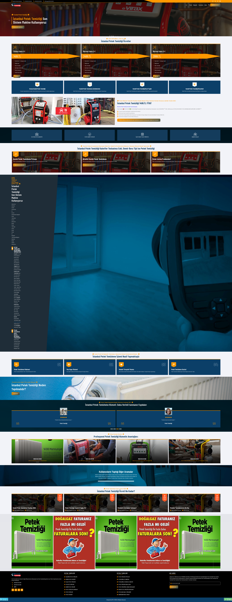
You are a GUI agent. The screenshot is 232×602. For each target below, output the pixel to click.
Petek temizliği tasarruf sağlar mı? (75, 508)
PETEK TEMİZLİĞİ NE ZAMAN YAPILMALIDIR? (127, 587)
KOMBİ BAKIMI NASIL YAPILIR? (124, 594)
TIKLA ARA (17, 76)
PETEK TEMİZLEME (69, 592)
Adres (205, 5)
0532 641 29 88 (173, 587)
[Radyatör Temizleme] (215, 1)
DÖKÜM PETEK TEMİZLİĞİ (70, 579)
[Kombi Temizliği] (213, 1)
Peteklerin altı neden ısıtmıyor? (127, 508)
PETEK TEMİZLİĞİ (69, 594)
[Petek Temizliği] (218, 1)
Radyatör (195, 5)
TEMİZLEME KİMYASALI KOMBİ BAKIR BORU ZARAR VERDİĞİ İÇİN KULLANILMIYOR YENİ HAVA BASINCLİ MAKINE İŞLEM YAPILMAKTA (139, 120)
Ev (186, 5)
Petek (190, 5)
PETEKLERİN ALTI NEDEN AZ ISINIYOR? (126, 582)
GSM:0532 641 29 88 (215, 5)
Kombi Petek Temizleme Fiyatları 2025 (24, 508)
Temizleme (200, 5)
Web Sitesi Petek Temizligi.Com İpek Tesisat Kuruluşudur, (127, 106)
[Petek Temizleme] (220, 1)
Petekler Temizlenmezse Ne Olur (179, 508)
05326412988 (15, 393)
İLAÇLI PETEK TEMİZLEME (71, 582)
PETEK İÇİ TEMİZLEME (70, 584)
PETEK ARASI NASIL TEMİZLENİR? (125, 592)
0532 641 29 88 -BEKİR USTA (18, 27)
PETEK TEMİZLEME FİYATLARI (124, 576)
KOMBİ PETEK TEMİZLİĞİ (70, 587)
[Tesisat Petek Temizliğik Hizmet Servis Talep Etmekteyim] (4, 599)
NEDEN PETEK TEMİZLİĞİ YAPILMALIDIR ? (126, 589)
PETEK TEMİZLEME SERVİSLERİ (72, 589)
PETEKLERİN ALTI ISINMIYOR (124, 579)
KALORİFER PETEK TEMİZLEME (71, 576)
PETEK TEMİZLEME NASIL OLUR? (125, 584)
